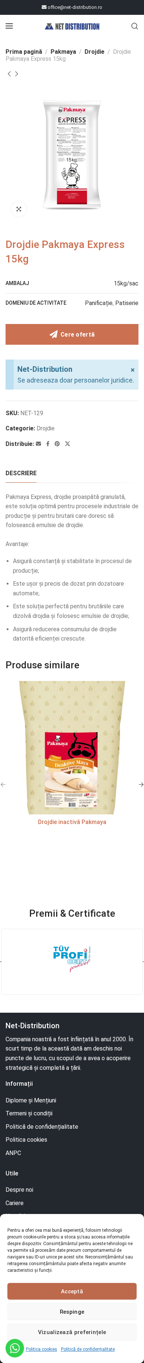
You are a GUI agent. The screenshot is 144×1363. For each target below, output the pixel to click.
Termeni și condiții (29, 1113)
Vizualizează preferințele (72, 1332)
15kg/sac (126, 283)
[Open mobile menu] (9, 26)
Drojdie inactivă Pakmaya (72, 822)
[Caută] (134, 26)
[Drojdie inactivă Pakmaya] (72, 747)
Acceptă (72, 1291)
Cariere (15, 1203)
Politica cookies (41, 1349)
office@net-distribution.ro (74, 7)
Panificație (99, 303)
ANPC (13, 1153)
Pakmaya (63, 51)
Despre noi (19, 1189)
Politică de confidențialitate (88, 1349)
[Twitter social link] (67, 444)
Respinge (72, 1312)
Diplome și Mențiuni (31, 1100)
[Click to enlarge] (19, 209)
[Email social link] (38, 444)
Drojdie (94, 51)
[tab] (21, 473)
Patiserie (126, 303)
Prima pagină (24, 51)
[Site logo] (72, 26)
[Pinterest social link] (57, 444)
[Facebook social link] (48, 444)
